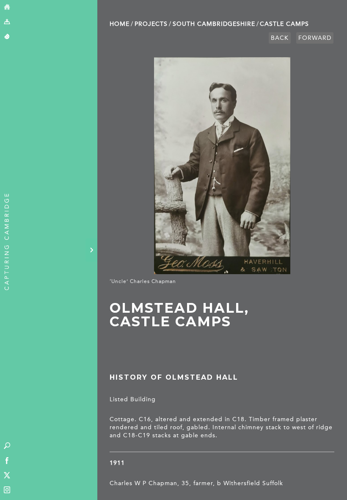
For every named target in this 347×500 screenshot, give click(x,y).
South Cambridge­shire (214, 24)
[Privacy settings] (7, 37)
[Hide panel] (91, 250)
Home (119, 24)
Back (280, 38)
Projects (151, 24)
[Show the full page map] (7, 22)
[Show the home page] (7, 7)
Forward (314, 38)
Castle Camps (284, 24)
